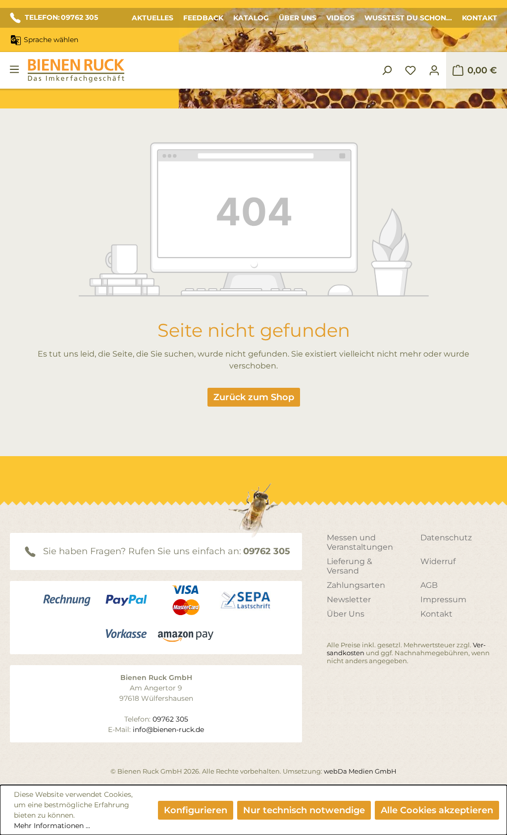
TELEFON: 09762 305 (61, 17)
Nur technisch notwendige (304, 810)
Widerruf (438, 561)
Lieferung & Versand (349, 566)
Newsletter (349, 599)
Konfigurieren (195, 810)
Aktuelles (152, 17)
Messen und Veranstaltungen (360, 542)
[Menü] (14, 69)
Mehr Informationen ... (52, 825)
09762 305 (266, 551)
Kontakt (479, 17)
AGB (429, 585)
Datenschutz (446, 537)
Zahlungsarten (356, 585)
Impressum (443, 599)
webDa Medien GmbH (360, 771)
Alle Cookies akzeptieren (437, 810)
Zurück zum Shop (253, 397)
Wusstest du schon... (408, 17)
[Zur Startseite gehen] (75, 70)
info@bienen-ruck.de (168, 729)
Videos (340, 17)
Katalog (251, 17)
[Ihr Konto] (434, 70)
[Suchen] (387, 70)
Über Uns (297, 17)
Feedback (203, 17)
